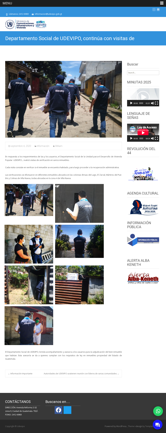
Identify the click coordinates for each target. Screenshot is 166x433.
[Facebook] (58, 410)
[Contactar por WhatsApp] (158, 411)
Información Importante (20, 373)
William (58, 145)
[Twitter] (67, 410)
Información (43, 145)
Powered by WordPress (116, 426)
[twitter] (154, 10)
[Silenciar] (152, 103)
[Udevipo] (23, 23)
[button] (143, 97)
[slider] (141, 103)
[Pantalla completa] (156, 103)
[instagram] (158, 10)
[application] (143, 97)
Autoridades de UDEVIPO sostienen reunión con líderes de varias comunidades (81, 373)
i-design (138, 426)
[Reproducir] (131, 103)
